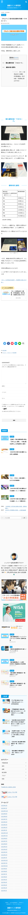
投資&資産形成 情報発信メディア (14, 910)
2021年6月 (4, 877)
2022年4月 (4, 849)
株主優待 (4, 350)
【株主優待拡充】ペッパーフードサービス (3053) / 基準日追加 (18, 638)
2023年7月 (4, 819)
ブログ (3, 775)
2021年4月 (4, 882)
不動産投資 (5, 763)
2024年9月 (4, 814)
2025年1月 (4, 808)
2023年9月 (4, 816)
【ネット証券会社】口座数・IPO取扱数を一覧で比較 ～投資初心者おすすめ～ (19, 76)
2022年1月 (4, 857)
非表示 (16, 57)
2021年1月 (4, 890)
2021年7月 (4, 874)
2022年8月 (4, 838)
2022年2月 (4, 855)
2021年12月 (4, 860)
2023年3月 (4, 824)
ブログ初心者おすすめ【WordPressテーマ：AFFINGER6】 (17, 702)
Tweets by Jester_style (8, 787)
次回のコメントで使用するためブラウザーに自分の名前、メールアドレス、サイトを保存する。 (13, 405)
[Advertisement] (14, 102)
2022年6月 (4, 844)
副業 (3, 769)
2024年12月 (4, 811)
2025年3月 (4, 805)
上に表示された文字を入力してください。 (12, 411)
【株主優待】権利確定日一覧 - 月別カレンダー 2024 (17, 752)
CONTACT (8, 904)
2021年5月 (4, 879)
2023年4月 (4, 822)
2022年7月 (4, 841)
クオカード (9, 352)
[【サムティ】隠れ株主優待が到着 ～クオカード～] (15, 343)
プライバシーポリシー (17, 904)
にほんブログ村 (12, 792)
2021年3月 (4, 885)
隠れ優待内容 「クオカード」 (14, 63)
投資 (3, 779)
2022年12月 (4, 833)
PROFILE (21, 902)
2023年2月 (4, 827)
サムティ (4, 352)
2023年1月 (4, 830)
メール (4, 392)
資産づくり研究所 (14, 5)
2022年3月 (4, 852)
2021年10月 (4, 866)
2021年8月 (4, 871)
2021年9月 (4, 868)
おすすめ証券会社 (13, 902)
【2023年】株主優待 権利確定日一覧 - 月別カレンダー (18, 743)
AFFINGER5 (23, 912)
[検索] (24, 518)
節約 (3, 766)
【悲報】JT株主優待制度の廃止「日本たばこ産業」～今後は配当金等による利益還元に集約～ (18, 442)
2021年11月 (4, 863)
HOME (6, 902)
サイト (3, 398)
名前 (3, 386)
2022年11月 (4, 835)
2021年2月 (4, 888)
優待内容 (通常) (9, 67)
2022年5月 (4, 846)
